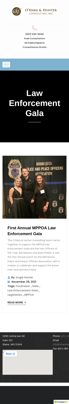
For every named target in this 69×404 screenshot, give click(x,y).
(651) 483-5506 (34, 34)
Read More (16, 302)
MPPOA (29, 295)
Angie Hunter (22, 277)
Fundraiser (23, 286)
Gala (35, 286)
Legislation (15, 295)
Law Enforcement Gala (23, 290)
